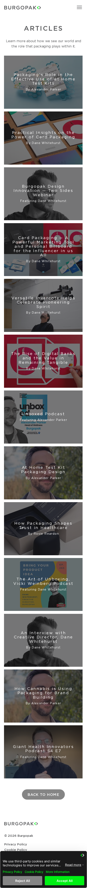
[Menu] (79, 7)
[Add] (43, 82)
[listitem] (43, 82)
